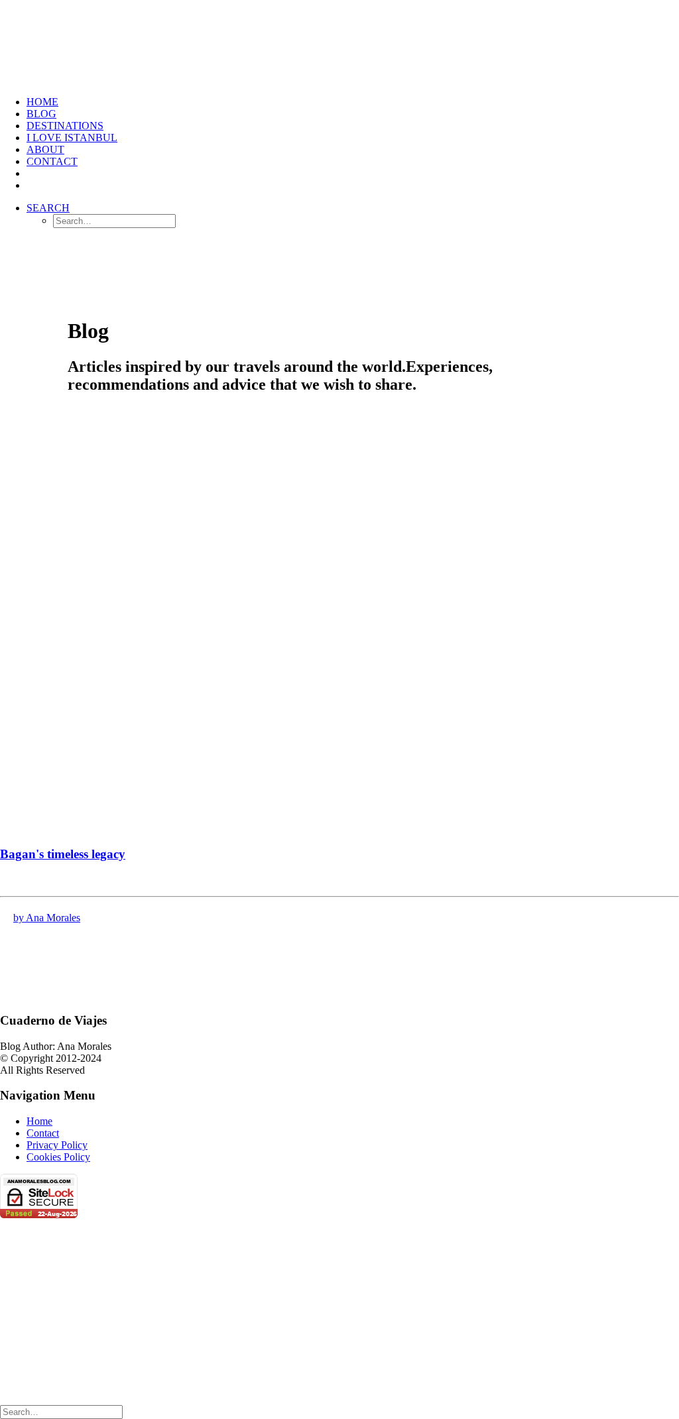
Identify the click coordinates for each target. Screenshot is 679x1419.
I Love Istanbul (72, 137)
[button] (48, 207)
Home (42, 101)
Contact (52, 161)
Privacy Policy (57, 1145)
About (45, 149)
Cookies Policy (58, 1157)
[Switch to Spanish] (32, 173)
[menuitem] (353, 102)
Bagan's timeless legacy (62, 854)
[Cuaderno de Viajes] (339, 42)
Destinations (65, 125)
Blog (41, 113)
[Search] (61, 1411)
